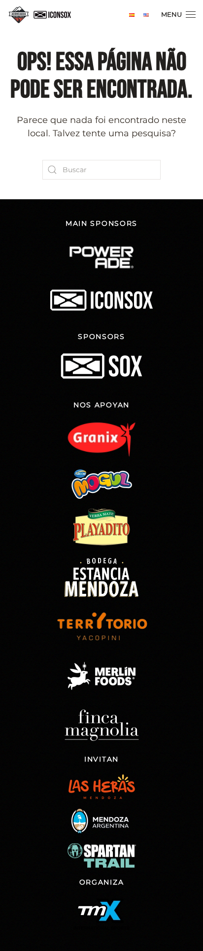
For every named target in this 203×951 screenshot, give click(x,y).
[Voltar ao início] (41, 15)
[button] (178, 15)
